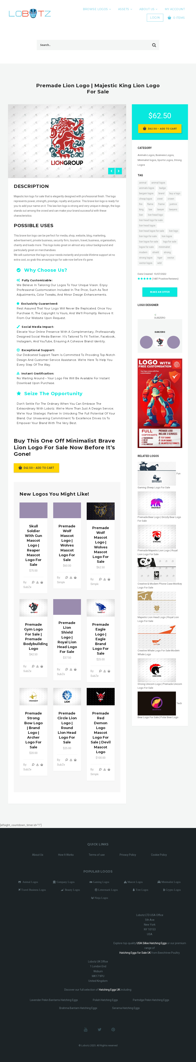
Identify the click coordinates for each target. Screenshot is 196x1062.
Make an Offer (160, 292)
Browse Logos (95, 9)
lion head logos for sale (151, 231)
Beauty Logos (72, 889)
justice (173, 204)
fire (140, 204)
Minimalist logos (147, 160)
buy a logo (174, 193)
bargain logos (146, 193)
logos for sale (146, 247)
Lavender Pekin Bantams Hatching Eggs (54, 1000)
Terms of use (97, 854)
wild (159, 263)
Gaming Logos (100, 882)
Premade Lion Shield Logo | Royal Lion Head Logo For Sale (67, 637)
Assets (123, 9)
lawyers (173, 209)
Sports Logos (165, 160)
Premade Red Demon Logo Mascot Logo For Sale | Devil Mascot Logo (101, 732)
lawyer (160, 209)
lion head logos (147, 225)
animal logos (158, 182)
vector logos (145, 263)
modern (143, 252)
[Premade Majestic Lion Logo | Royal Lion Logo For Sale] (157, 536)
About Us (146, 9)
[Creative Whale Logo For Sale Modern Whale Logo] (157, 636)
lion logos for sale (148, 241)
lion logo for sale (148, 236)
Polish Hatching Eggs (105, 1000)
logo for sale (169, 241)
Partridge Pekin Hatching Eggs (151, 1000)
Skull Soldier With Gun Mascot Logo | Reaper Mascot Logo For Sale (33, 545)
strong (167, 252)
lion (141, 215)
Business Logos (165, 155)
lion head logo (155, 215)
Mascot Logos (135, 882)
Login (155, 17)
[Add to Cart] (42, 582)
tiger (160, 257)
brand (161, 193)
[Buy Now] (37, 582)
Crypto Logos (173, 889)
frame (161, 204)
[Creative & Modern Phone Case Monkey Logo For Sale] (157, 569)
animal (142, 182)
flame (150, 204)
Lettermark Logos (107, 889)
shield (155, 252)
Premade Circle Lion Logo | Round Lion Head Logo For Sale (67, 727)
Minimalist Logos (170, 882)
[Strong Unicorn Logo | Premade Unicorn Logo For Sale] (157, 670)
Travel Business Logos (33, 889)
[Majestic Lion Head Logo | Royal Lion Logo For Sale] (157, 603)
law (150, 209)
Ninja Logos (101, 897)
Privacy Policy (128, 854)
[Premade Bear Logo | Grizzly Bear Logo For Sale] (157, 503)
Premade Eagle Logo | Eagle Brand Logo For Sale (100, 639)
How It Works (66, 854)
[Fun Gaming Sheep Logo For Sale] (157, 473)
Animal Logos (29, 882)
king (141, 209)
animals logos (146, 188)
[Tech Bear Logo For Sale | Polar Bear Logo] (157, 703)
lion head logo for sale (151, 220)
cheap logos (145, 198)
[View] (33, 582)
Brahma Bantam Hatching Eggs (78, 1008)
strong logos (146, 257)
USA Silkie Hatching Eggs (152, 943)
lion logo (173, 231)
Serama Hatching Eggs (126, 1008)
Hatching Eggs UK (109, 989)
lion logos (167, 236)
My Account (175, 9)
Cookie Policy (159, 854)
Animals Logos (146, 155)
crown (171, 198)
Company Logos (65, 882)
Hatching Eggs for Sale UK (135, 952)
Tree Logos (141, 889)
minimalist (164, 247)
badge (162, 188)
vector (170, 257)
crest (160, 198)
